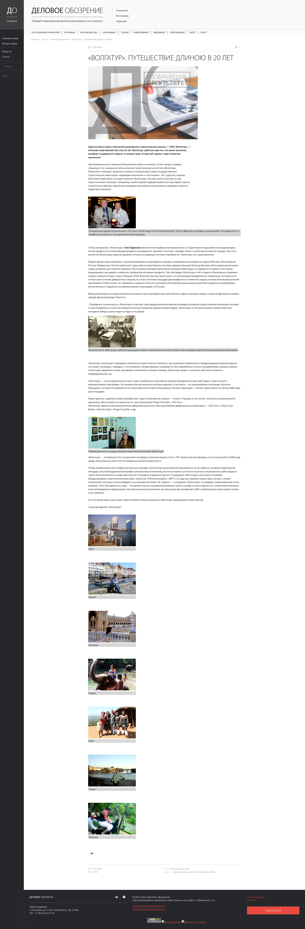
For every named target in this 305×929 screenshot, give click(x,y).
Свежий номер (10, 38)
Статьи (6, 56)
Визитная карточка (60, 39)
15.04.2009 (96, 47)
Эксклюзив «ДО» (89, 32)
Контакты (252, 900)
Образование (177, 32)
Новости (6, 51)
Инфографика (141, 32)
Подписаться (273, 910)
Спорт (203, 32)
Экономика (109, 32)
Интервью (69, 32)
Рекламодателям (255, 897)
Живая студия (9, 43)
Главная (35, 39)
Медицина (159, 32)
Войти (5, 75)
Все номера (122, 15)
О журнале (122, 10)
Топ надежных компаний (45, 32)
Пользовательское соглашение (149, 909)
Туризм (125, 32)
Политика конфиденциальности (149, 905)
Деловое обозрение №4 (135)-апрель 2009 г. (194, 871)
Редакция (121, 21)
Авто (192, 32)
